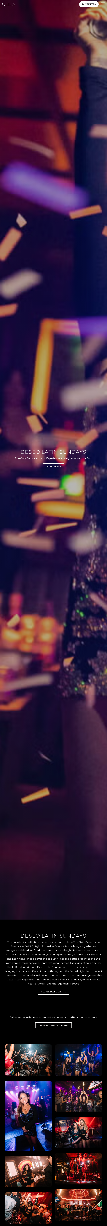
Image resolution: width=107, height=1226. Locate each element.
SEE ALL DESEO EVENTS (53, 991)
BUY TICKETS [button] (89, 4)
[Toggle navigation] (103, 4)
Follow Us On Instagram (53, 1025)
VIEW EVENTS (54, 466)
